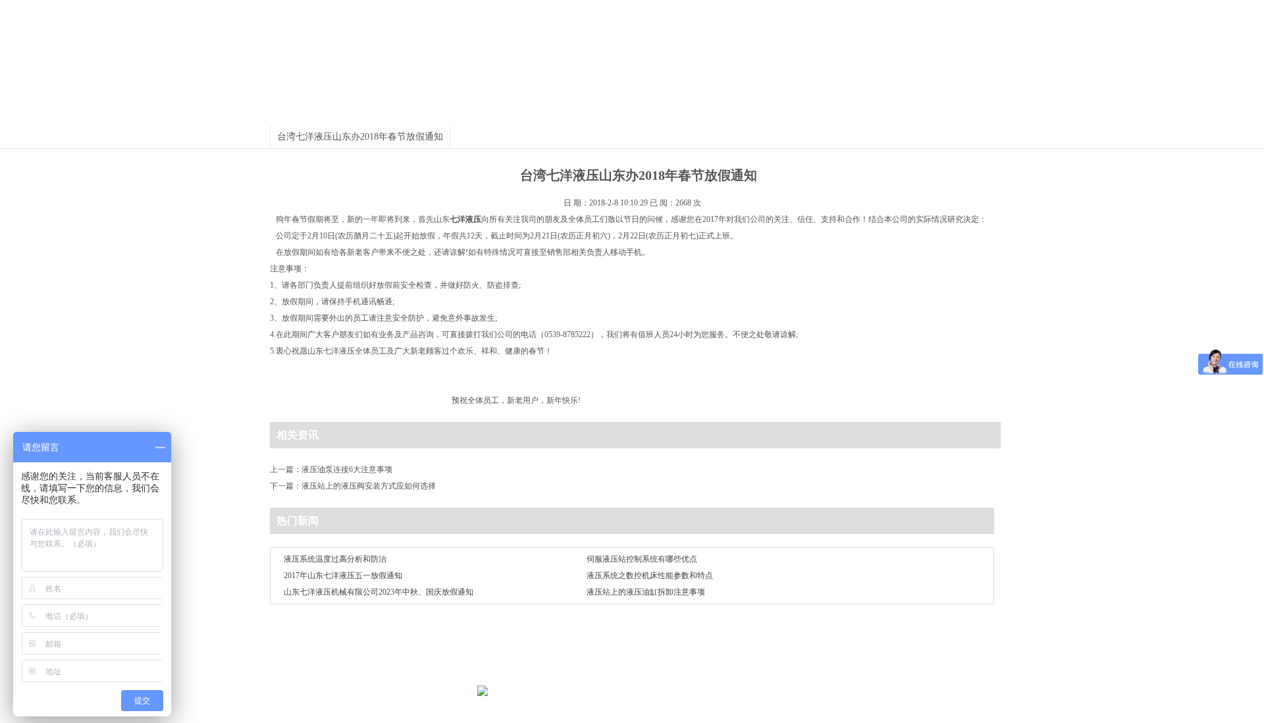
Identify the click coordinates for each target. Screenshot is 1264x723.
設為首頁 (941, 9)
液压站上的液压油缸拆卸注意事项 (646, 592)
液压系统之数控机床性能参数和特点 (650, 575)
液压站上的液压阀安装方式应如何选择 (369, 486)
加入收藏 (978, 9)
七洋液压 (339, 351)
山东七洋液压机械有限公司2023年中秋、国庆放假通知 (378, 592)
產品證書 (509, 109)
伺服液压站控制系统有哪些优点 (642, 559)
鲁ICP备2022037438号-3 (852, 675)
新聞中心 (673, 109)
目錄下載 (756, 109)
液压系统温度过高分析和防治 (335, 559)
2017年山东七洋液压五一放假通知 (343, 575)
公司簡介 (426, 109)
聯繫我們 (801, 650)
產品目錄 (591, 109)
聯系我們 (920, 109)
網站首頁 (344, 109)
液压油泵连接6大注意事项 (347, 469)
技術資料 (838, 109)
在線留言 (757, 650)
